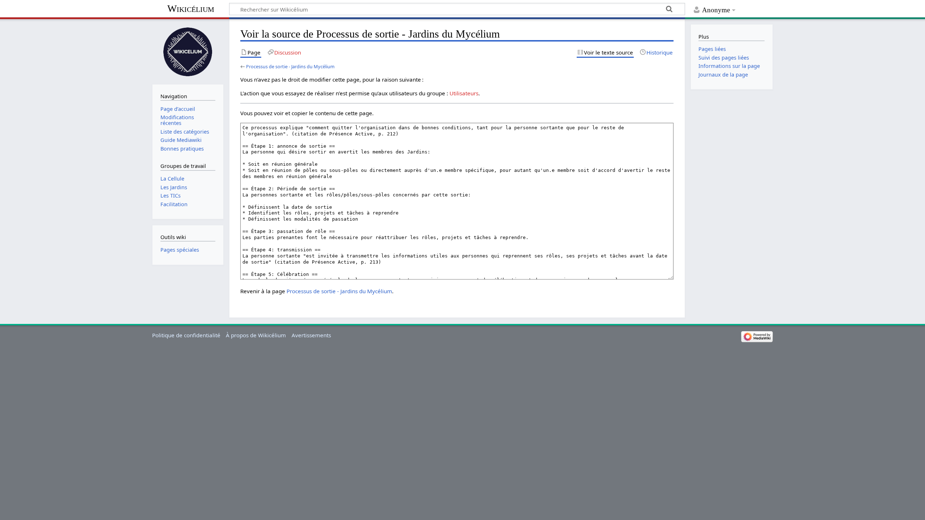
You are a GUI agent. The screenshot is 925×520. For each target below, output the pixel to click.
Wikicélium (190, 8)
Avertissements (311, 335)
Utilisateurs (463, 93)
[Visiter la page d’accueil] (188, 51)
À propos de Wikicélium (256, 335)
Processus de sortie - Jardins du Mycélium (290, 66)
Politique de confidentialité (186, 335)
